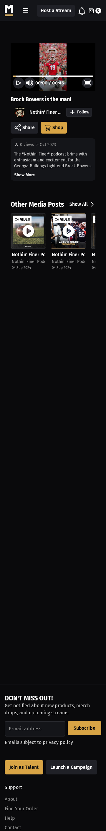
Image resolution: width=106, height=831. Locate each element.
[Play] (18, 83)
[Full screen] (87, 83)
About (11, 799)
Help (10, 818)
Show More (24, 175)
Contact (13, 827)
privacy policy (58, 742)
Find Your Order (21, 808)
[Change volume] (29, 83)
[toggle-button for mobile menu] (25, 10)
